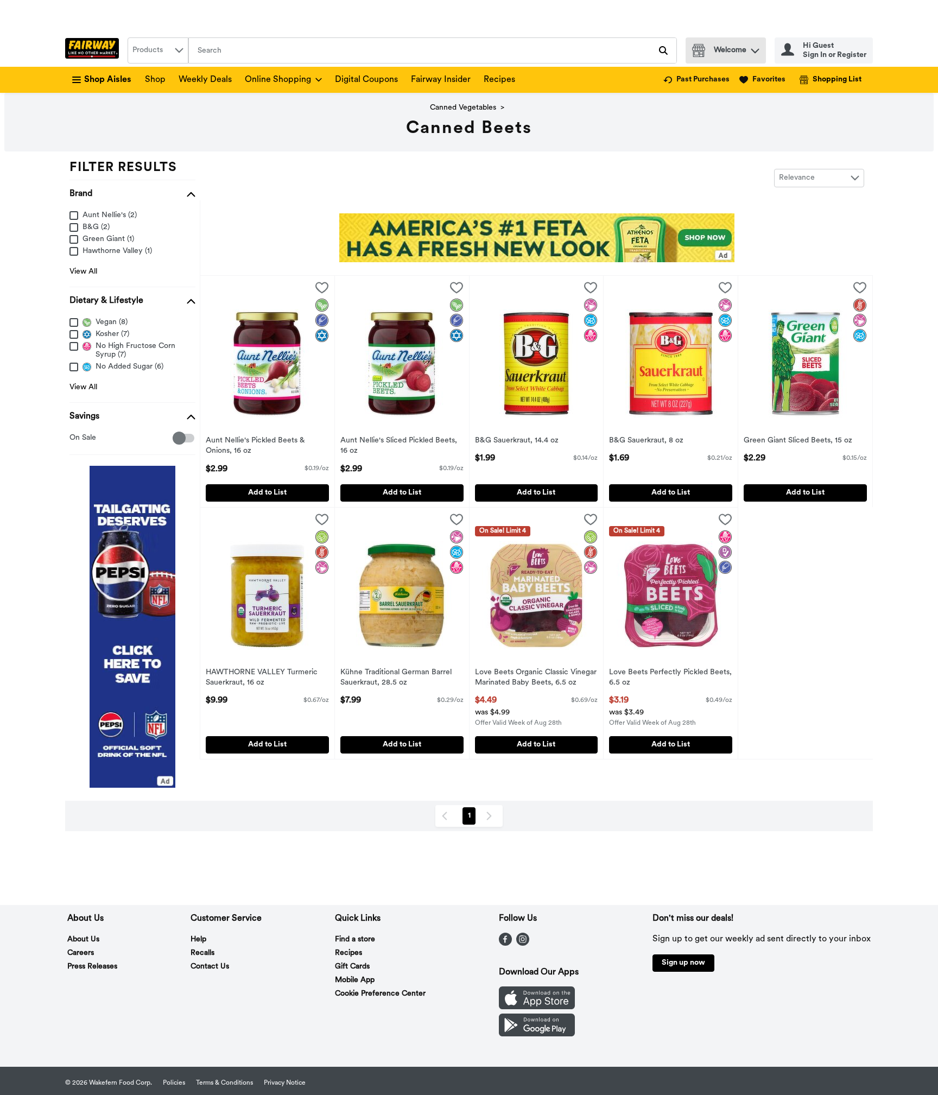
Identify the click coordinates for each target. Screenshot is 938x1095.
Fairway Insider (441, 79)
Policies (174, 1083)
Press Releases (92, 967)
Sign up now (683, 963)
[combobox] (158, 50)
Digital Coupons (366, 79)
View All (83, 272)
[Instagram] (522, 943)
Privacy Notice (285, 1083)
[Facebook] (505, 943)
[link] (696, 80)
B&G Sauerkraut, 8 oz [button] (654, 441)
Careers (80, 953)
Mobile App (355, 980)
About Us (83, 939)
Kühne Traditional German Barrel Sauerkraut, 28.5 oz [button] (396, 678)
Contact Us (210, 967)
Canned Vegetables (463, 108)
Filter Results (123, 167)
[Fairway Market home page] (94, 50)
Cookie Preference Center (380, 994)
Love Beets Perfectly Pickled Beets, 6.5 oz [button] (670, 678)
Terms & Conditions (224, 1083)
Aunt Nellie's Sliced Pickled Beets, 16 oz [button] (398, 446)
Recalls (202, 953)
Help (198, 939)
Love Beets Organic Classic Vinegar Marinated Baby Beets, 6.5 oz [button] (536, 678)
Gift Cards (352, 967)
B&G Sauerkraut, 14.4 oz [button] (520, 441)
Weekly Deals (205, 79)
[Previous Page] (447, 816)
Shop (155, 79)
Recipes (499, 79)
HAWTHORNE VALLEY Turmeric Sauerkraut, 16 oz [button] (262, 678)
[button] (755, 48)
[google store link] (537, 1034)
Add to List (267, 493)
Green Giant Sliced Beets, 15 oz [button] (798, 441)
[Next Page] (491, 816)
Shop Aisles (107, 79)
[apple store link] (537, 1007)
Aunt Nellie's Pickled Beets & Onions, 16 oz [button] (255, 446)
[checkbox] (75, 438)
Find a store (355, 939)
